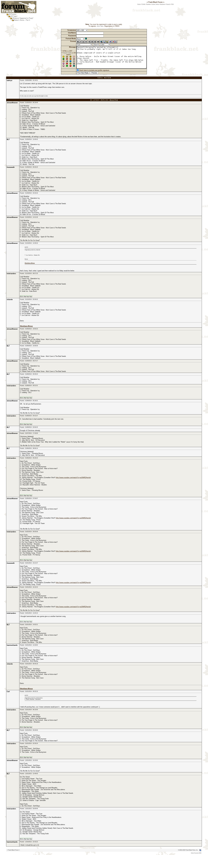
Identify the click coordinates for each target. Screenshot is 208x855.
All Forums (12, 14)
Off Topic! (14, 16)
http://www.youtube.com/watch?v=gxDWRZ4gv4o (73, 477)
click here (100, 26)
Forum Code (67, 53)
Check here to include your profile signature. (94, 70)
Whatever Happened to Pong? (22, 18)
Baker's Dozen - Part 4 (22, 20)
